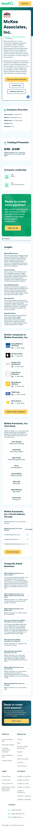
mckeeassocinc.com (11, 601)
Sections (7, 238)
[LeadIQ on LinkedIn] (28, 825)
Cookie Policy (6, 780)
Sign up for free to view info (16, 79)
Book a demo (16, 721)
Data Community (23, 759)
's (15, 611)
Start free (25, 3)
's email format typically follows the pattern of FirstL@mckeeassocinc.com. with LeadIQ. (16, 672)
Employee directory (16, 91)
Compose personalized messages (6, 750)
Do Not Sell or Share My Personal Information (8, 788)
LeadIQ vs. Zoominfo (24, 776)
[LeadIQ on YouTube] (30, 825)
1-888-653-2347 (16, 810)
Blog (18, 743)
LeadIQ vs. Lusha (22, 783)
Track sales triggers (8, 745)
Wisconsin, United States (18, 36)
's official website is (16, 598)
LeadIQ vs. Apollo (23, 780)
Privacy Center (22, 766)
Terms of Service (7, 783)
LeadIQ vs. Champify (24, 799)
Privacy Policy (6, 776)
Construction (8, 645)
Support (19, 752)
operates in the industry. (15, 642)
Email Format (16, 85)
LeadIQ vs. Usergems (24, 796)
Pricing (19, 739)
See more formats (13, 552)
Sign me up (13, 228)
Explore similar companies (16, 412)
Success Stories (7, 760)
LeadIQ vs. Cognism (23, 787)
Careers (19, 755)
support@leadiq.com (18, 813)
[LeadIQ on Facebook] (25, 825)
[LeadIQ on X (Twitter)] (27, 825)
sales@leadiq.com (17, 817)
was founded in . (15, 686)
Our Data (20, 762)
